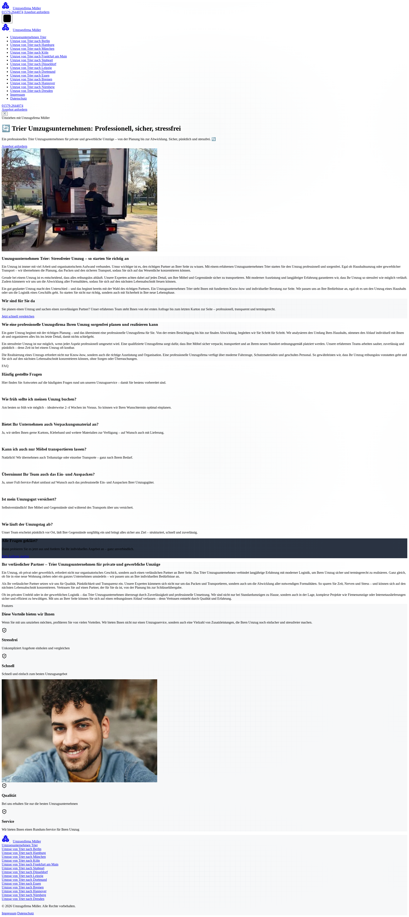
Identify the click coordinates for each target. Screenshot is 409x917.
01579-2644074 (12, 12)
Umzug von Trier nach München (32, 48)
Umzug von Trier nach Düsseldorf (33, 64)
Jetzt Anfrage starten (15, 556)
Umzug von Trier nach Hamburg (32, 45)
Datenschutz (18, 98)
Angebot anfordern (36, 12)
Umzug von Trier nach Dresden (31, 91)
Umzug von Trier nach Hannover (32, 83)
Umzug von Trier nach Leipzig (31, 68)
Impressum (17, 94)
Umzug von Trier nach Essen (29, 75)
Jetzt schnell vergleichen (18, 316)
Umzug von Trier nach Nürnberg (32, 87)
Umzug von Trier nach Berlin (30, 41)
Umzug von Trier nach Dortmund (32, 71)
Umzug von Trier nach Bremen (31, 79)
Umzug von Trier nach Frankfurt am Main (38, 56)
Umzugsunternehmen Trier (28, 37)
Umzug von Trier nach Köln (29, 52)
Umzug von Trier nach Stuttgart (31, 60)
